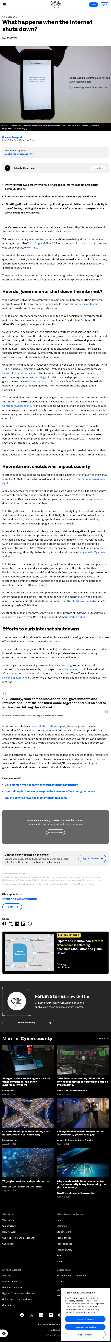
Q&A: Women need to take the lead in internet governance (41, 784)
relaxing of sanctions (14, 677)
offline (33, 247)
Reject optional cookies (85, 1327)
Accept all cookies (85, 1319)
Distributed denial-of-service (19, 373)
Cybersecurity (13, 16)
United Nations (78, 616)
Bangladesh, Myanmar (91, 552)
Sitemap (55, 1329)
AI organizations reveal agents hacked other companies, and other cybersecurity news (26, 1081)
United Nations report (52, 726)
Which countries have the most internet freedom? (36, 797)
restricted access (35, 381)
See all (104, 1038)
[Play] (7, 168)
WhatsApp (33, 243)
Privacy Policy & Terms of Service (55, 1324)
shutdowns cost (81, 600)
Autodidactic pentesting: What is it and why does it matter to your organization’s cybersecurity (82, 1081)
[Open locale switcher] (4, 1333)
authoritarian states (82, 303)
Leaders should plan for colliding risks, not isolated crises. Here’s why (26, 1133)
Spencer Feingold (12, 137)
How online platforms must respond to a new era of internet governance (50, 791)
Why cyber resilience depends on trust (26, 1181)
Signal (49, 243)
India (11, 556)
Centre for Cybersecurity (19, 153)
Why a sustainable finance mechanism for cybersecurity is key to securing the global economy (81, 1184)
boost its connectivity (71, 669)
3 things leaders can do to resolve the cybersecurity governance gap (80, 1133)
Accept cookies (55, 832)
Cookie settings (85, 1335)
